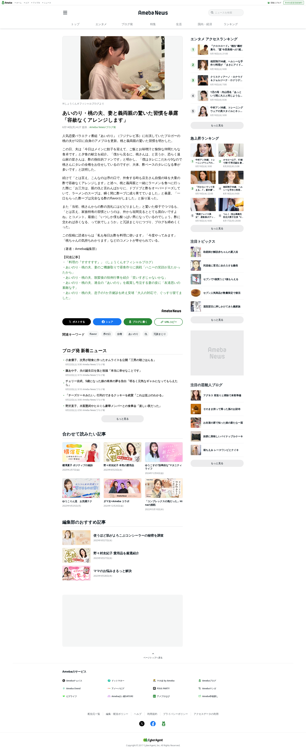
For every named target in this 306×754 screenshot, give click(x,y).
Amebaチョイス (74, 680)
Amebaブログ (209, 680)
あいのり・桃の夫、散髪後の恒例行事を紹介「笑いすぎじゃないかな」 (117, 277)
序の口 (107, 334)
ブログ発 (127, 24)
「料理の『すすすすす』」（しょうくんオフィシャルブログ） (110, 262)
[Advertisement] (94, 620)
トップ (75, 24)
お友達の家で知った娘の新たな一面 (223, 422)
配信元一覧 (94, 714)
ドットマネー (118, 680)
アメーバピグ (118, 688)
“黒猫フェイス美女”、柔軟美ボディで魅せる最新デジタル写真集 (206, 218)
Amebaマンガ (209, 688)
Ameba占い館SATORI (122, 696)
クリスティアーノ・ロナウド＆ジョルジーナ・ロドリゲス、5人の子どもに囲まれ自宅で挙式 (226, 82)
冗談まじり (160, 334)
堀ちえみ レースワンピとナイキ (221, 450)
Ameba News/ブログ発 (102, 127)
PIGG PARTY (163, 688)
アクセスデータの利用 (206, 714)
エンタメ (101, 24)
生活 (179, 24)
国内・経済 (205, 24)
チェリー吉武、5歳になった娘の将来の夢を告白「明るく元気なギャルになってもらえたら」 (122, 383)
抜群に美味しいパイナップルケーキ (223, 436)
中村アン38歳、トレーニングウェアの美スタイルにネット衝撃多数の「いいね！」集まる (226, 113)
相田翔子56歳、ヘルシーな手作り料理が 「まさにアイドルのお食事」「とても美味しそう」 (226, 66)
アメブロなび (163, 696)
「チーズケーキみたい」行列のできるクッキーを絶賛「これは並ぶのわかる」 (115, 395)
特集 (153, 24)
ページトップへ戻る (153, 657)
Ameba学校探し (210, 696)
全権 (119, 334)
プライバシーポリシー (175, 714)
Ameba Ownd (73, 688)
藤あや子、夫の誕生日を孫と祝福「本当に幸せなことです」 (104, 370)
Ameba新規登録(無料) (293, 2)
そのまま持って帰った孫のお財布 (221, 409)
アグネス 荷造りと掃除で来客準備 (222, 395)
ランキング (231, 24)
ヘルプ (137, 714)
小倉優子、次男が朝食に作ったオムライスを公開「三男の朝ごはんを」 (111, 360)
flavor (93, 334)
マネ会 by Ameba (165, 680)
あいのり (133, 334)
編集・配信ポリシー (117, 714)
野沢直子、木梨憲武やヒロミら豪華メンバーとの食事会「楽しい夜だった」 (114, 406)
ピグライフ (71, 696)
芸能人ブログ (276, 2)
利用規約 (152, 714)
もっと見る (122, 418)
